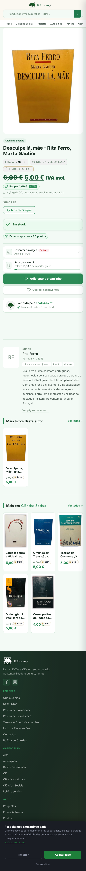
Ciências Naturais (14, 779)
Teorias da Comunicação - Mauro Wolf (70, 556)
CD (5, 773)
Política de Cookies (15, 740)
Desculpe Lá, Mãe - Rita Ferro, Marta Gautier (14, 473)
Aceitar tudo (63, 854)
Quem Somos (11, 697)
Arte (5, 754)
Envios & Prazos (13, 812)
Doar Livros (10, 703)
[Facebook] (6, 682)
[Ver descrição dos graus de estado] (24, 162)
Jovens (70, 23)
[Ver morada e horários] (78, 252)
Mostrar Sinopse (21, 210)
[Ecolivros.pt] (43, 5)
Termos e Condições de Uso (21, 722)
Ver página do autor (34, 410)
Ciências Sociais (25, 23)
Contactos (9, 734)
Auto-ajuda (56, 23)
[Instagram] (15, 682)
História (42, 23)
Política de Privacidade (17, 710)
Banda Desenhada (14, 767)
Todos (8, 23)
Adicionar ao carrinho (46, 278)
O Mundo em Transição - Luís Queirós (41, 556)
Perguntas (9, 806)
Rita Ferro (30, 354)
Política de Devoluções (17, 716)
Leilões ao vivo (12, 791)
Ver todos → (75, 420)
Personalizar (43, 864)
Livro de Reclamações (16, 728)
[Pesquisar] (77, 14)
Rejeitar (23, 854)
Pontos (7, 818)
